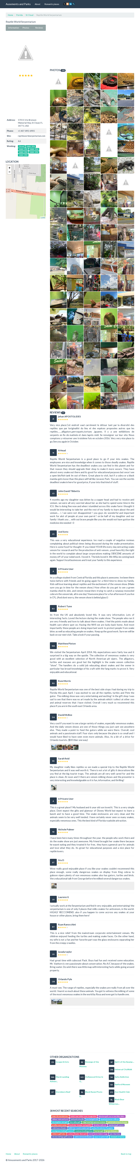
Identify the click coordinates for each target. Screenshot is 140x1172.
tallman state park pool (60, 1119)
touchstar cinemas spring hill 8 (80, 1125)
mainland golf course (116, 1125)
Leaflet (43, 217)
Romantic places (51, 4)
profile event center (59, 1125)
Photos (25, 27)
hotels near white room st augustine (83, 1116)
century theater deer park (77, 1134)
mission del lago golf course (62, 1137)
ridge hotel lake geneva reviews (94, 1122)
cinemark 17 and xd (118, 1137)
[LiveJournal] (73, 4)
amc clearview (115, 1134)
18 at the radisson (99, 1125)
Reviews (39, 27)
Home (10, 15)
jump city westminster (60, 1116)
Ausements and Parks (18, 4)
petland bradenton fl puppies (102, 1128)
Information (13, 27)
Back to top (126, 1154)
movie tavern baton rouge (98, 1134)
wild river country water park (79, 1128)
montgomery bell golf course (62, 1131)
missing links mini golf (60, 1122)
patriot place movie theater (117, 1122)
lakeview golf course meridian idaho (112, 1116)
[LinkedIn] (70, 4)
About (37, 4)
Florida (19, 15)
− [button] (9, 172)
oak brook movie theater (83, 1137)
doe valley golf (75, 1122)
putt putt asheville (77, 1119)
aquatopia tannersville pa (109, 1119)
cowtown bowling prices (84, 1131)
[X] (64, 4)
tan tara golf (99, 1131)
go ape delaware (112, 1131)
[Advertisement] (26, 97)
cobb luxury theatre (59, 1128)
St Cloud (29, 15)
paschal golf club (92, 1119)
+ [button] (9, 168)
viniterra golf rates (59, 1134)
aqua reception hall (101, 1137)
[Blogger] (67, 4)
